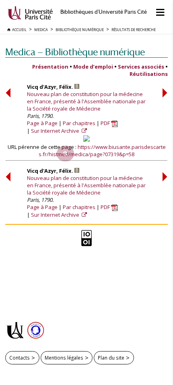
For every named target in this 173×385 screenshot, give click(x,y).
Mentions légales (64, 357)
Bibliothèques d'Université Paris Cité (103, 12)
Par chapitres (79, 123)
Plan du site (111, 357)
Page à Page (42, 123)
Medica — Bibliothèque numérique (75, 51)
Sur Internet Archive (55, 130)
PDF (106, 123)
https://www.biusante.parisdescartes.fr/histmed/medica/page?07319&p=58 (102, 150)
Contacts (19, 357)
